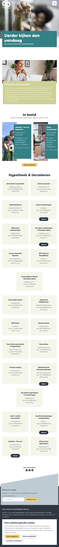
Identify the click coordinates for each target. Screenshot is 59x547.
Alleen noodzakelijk (29, 536)
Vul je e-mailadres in (9, 496)
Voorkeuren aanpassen (14, 541)
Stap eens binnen (29, 165)
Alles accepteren (12, 536)
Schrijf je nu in (31, 499)
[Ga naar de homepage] (6, 5)
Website (43, 219)
